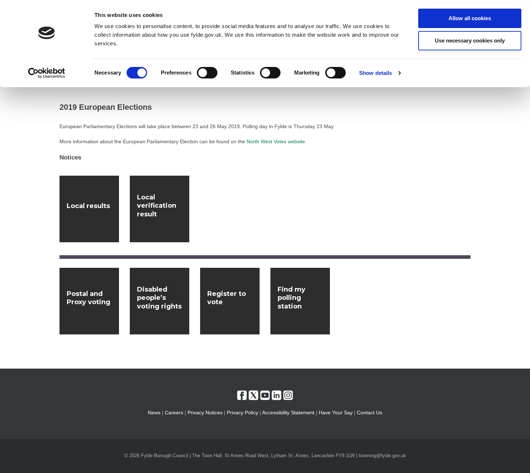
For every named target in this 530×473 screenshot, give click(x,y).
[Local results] (89, 209)
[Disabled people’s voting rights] (159, 301)
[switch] (207, 72)
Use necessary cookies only (470, 40)
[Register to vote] (230, 301)
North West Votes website (276, 141)
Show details (375, 73)
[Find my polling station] (300, 301)
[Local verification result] (159, 209)
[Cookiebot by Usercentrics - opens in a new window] (46, 73)
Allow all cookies (470, 18)
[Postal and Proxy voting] (89, 301)
